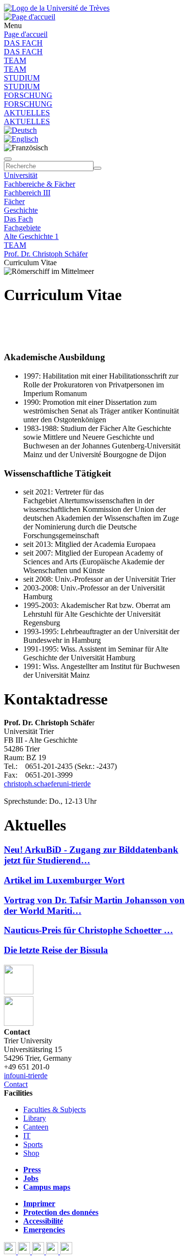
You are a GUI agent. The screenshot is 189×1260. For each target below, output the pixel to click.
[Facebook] (11, 1251)
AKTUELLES (27, 113)
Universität (20, 175)
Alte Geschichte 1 (31, 236)
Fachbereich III (27, 193)
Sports (33, 1144)
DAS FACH (23, 43)
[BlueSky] (25, 1251)
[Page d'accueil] (29, 17)
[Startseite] (57, 8)
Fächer (14, 201)
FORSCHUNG (28, 95)
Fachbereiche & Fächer (39, 184)
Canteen (35, 1127)
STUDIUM (22, 78)
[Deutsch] (20, 130)
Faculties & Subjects (54, 1109)
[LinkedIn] (66, 1251)
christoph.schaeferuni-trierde (47, 784)
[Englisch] (21, 139)
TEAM (15, 60)
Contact (16, 1084)
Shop (31, 1153)
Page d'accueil (25, 34)
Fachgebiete (22, 227)
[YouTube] (39, 1251)
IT (27, 1136)
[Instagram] (53, 1251)
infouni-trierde (25, 1075)
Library (34, 1118)
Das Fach (18, 219)
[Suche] (8, 159)
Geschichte (21, 210)
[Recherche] (97, 168)
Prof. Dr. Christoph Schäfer (46, 254)
